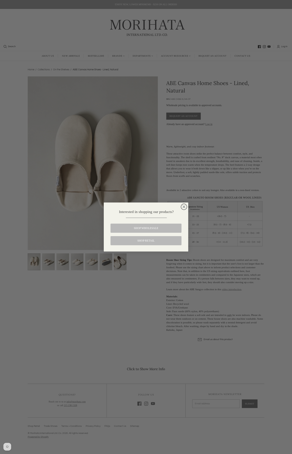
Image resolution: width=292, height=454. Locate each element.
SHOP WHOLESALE (146, 228)
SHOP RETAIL (146, 240)
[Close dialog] (184, 207)
